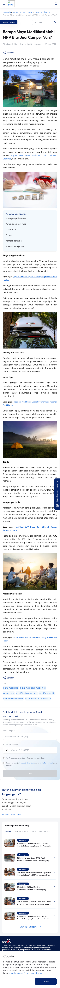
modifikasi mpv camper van (38, 698)
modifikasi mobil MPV (13, 698)
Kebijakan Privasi (46, 763)
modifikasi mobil (46, 693)
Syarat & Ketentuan (27, 763)
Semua (7, 831)
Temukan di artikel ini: (16, 214)
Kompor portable (14, 240)
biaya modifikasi (10, 687)
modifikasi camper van (26, 693)
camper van (8, 693)
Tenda (9, 235)
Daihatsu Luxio (39, 155)
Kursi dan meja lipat (15, 246)
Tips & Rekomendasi (41, 831)
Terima (45, 981)
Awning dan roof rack (16, 224)
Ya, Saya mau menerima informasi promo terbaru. (25, 758)
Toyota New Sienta (20, 155)
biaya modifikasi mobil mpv (33, 687)
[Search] (55, 22)
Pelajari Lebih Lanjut (11, 814)
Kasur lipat (11, 229)
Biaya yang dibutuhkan (16, 218)
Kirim (30, 773)
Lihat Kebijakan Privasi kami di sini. (25, 973)
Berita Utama (21, 831)
